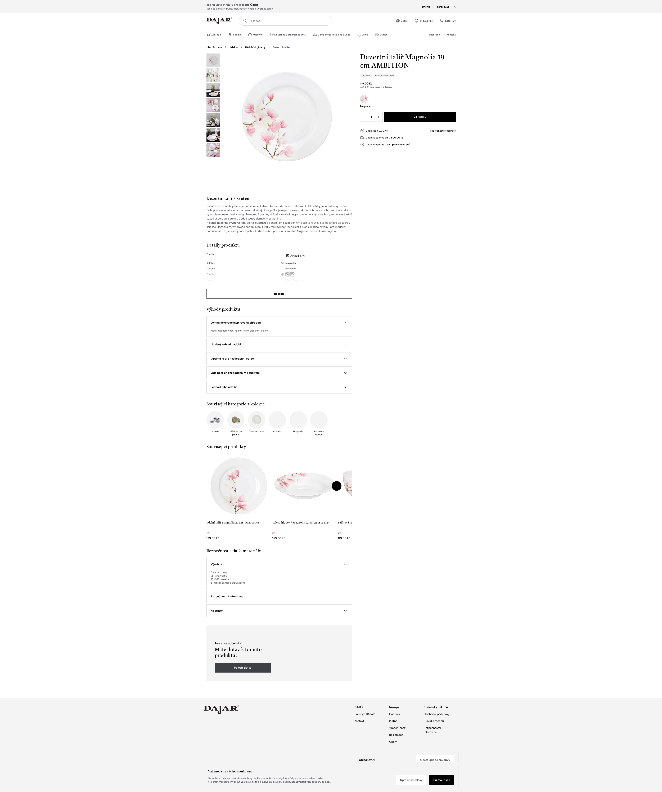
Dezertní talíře (281, 47)
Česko (404, 20)
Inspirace (434, 34)
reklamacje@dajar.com (232, 582)
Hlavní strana (214, 47)
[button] (279, 323)
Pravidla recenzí (434, 721)
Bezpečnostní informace (432, 730)
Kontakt (451, 34)
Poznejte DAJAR (365, 714)
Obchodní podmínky (437, 714)
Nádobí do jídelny (255, 47)
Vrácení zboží (397, 728)
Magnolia (290, 263)
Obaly (393, 742)
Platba (393, 721)
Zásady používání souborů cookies (311, 781)
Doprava (394, 714)
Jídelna (233, 47)
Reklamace (396, 735)
